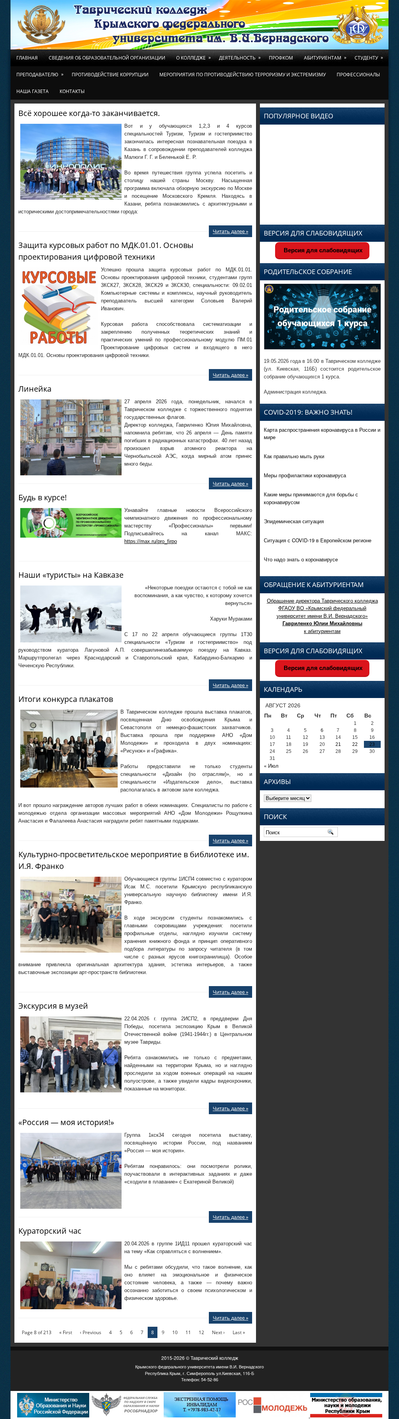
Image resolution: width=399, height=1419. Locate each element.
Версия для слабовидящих (322, 250)
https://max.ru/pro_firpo (150, 541)
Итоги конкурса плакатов (65, 699)
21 (338, 744)
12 (201, 1332)
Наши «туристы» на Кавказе (71, 575)
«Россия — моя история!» (66, 1122)
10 (175, 1332)
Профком (281, 58)
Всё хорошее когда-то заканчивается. (89, 113)
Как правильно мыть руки (294, 456)
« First (65, 1332)
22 (355, 744)
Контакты (72, 91)
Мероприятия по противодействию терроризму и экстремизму (242, 74)
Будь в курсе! (42, 497)
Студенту (369, 57)
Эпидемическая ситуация (294, 521)
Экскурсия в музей (53, 1006)
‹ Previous (90, 1332)
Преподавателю (40, 74)
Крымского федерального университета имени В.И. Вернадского (199, 1366)
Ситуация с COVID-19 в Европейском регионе (317, 540)
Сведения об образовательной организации (107, 58)
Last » (239, 1332)
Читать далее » (230, 231)
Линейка (34, 388)
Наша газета (32, 91)
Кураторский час (49, 1231)
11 (188, 1332)
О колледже (193, 57)
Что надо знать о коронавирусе (301, 559)
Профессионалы (358, 74)
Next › (218, 1332)
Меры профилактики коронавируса (305, 475)
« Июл (271, 765)
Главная (27, 58)
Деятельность (240, 57)
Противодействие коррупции (110, 74)
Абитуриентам (325, 57)
